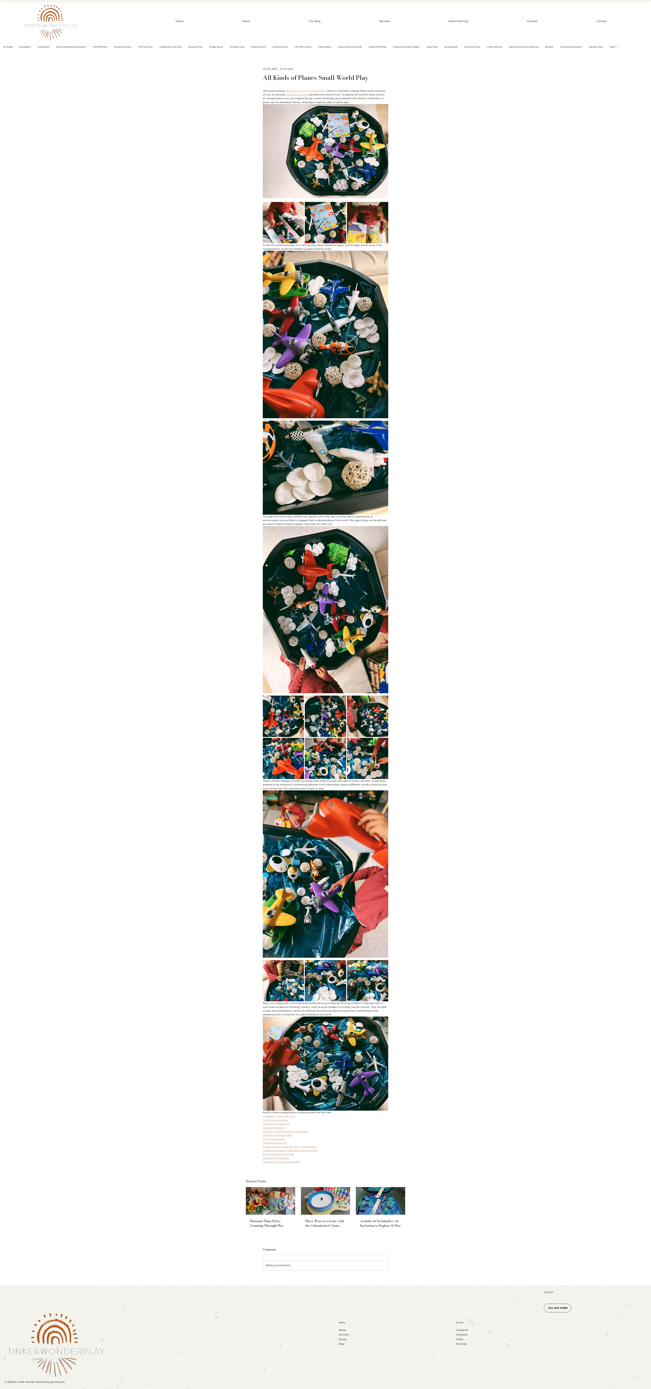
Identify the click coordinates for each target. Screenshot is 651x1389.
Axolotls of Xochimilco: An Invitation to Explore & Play (380, 1223)
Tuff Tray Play (145, 46)
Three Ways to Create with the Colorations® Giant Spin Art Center (324, 1223)
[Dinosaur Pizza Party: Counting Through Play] (270, 1201)
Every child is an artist (350, 46)
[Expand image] (283, 222)
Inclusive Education (571, 46)
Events (343, 1339)
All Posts (8, 46)
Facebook (462, 1334)
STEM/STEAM (100, 46)
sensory (549, 46)
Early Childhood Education (71, 46)
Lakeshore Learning (170, 46)
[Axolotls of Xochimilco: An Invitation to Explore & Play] (380, 1201)
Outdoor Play (237, 46)
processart (25, 46)
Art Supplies (451, 46)
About (342, 1330)
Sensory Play (195, 46)
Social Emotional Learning (523, 46)
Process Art (43, 46)
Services (344, 1334)
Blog (341, 1343)
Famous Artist (280, 46)
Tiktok (459, 1339)
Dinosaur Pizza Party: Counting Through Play (267, 1223)
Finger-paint (216, 46)
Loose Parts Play (377, 46)
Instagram (462, 1330)
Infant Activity (494, 46)
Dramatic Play (472, 46)
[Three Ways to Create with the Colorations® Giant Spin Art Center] (325, 1201)
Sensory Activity (122, 46)
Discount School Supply (406, 46)
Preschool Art (258, 46)
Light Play (431, 46)
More (612, 46)
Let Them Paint (303, 46)
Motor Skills (324, 46)
